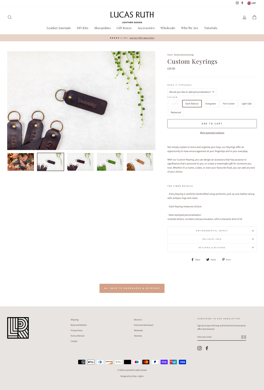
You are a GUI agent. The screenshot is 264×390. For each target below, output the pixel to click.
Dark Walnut (192, 103)
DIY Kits (82, 28)
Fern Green (229, 103)
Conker (175, 103)
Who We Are (189, 28)
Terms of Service (78, 335)
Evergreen (210, 103)
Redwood (176, 112)
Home (170, 54)
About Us (138, 319)
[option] (132, 37)
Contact (74, 341)
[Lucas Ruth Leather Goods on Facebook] (207, 348)
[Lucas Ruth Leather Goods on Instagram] (199, 348)
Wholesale (168, 28)
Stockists (138, 335)
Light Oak (247, 103)
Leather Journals (59, 28)
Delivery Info (212, 239)
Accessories (146, 28)
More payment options (212, 132)
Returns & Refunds (212, 247)
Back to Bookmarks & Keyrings (134, 288)
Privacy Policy (76, 330)
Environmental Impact (212, 230)
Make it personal (179, 85)
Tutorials (210, 28)
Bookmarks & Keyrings (184, 54)
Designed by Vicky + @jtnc (132, 376)
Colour (172, 97)
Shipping (74, 319)
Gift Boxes (124, 28)
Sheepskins (102, 28)
